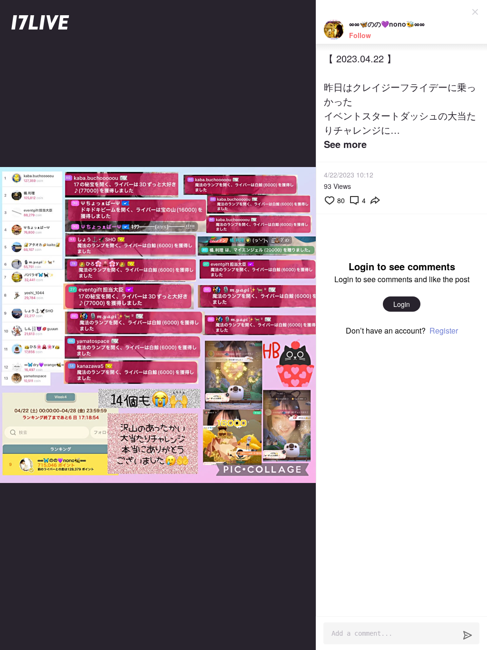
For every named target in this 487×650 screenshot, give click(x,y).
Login (401, 304)
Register (443, 330)
